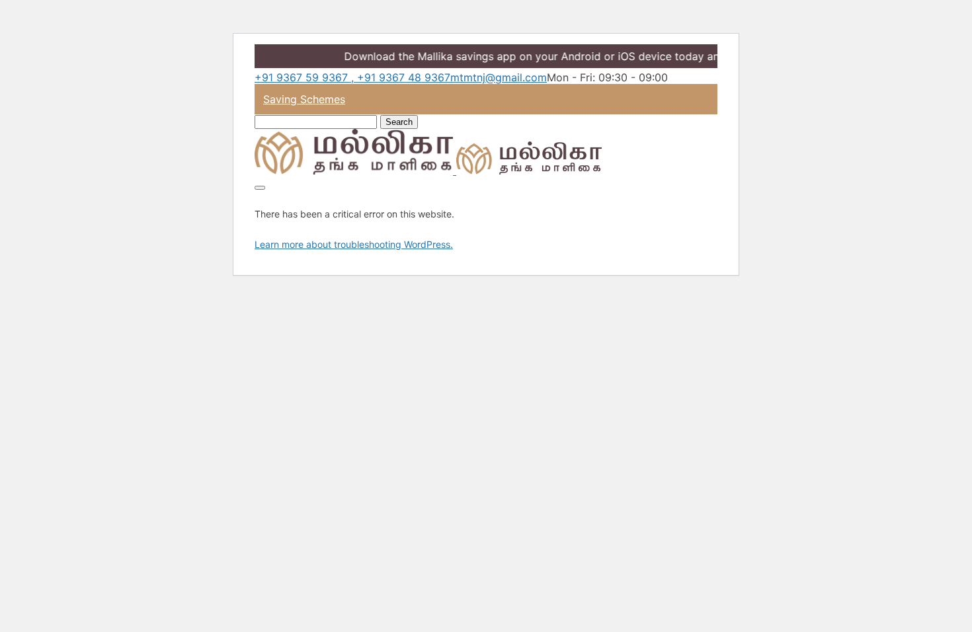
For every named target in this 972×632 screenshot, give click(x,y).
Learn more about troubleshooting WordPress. (354, 244)
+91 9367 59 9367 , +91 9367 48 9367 (352, 77)
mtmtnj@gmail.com (498, 77)
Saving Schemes (304, 99)
